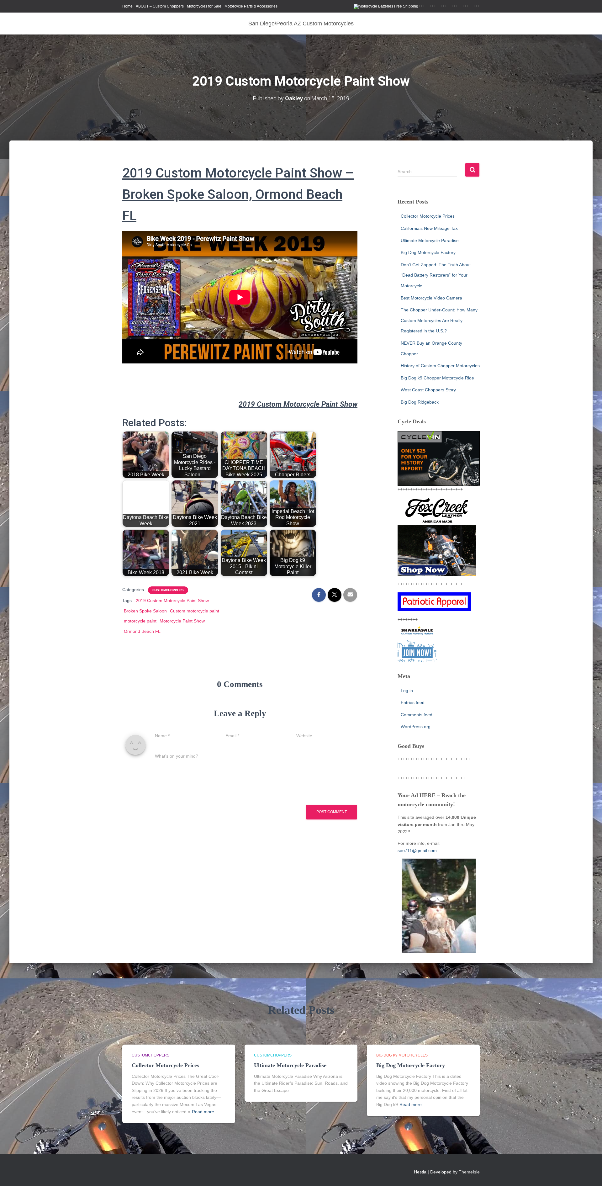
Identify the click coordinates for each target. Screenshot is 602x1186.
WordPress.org (415, 726)
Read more (203, 1111)
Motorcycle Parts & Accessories (250, 6)
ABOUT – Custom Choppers (160, 6)
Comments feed (416, 714)
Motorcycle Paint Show (182, 620)
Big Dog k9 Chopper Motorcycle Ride (437, 377)
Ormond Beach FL (142, 631)
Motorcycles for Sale (204, 6)
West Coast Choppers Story (428, 389)
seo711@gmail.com (417, 850)
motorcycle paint (140, 620)
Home (127, 6)
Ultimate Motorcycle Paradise (430, 240)
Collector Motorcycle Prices (428, 216)
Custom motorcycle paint (194, 610)
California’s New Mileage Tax (429, 228)
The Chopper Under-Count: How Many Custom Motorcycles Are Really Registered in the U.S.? (439, 320)
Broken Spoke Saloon (145, 610)
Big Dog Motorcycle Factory (428, 252)
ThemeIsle (469, 1171)
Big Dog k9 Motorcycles (402, 1055)
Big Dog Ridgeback (420, 402)
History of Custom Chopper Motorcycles (440, 365)
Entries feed (413, 702)
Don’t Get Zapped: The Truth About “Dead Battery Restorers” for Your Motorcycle (436, 275)
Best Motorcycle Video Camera (431, 297)
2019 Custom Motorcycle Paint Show (172, 600)
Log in (407, 690)
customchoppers (168, 590)
